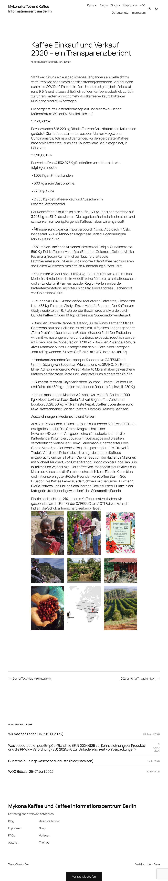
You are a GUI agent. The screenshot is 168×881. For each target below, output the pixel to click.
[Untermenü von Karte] (96, 5)
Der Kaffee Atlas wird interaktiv (32, 678)
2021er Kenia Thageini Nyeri (138, 678)
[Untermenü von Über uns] (136, 5)
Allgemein (66, 61)
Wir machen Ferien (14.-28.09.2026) (35, 734)
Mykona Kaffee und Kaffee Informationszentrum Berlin (30, 8)
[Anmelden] (149, 8)
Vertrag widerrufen (84, 876)
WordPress (154, 864)
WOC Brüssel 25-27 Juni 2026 (31, 771)
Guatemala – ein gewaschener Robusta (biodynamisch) (51, 761)
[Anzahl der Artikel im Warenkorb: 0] (156, 8)
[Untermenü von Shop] (119, 5)
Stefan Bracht (51, 61)
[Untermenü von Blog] (107, 5)
